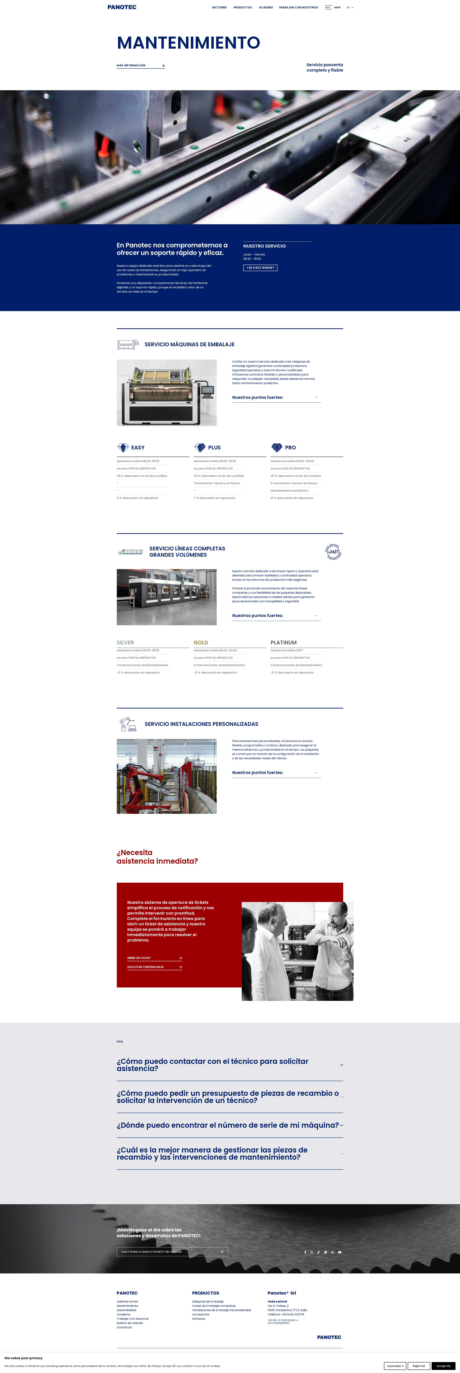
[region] (230, 1363)
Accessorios (200, 1314)
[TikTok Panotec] (319, 1252)
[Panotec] (122, 7)
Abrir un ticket (139, 958)
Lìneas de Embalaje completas (214, 1306)
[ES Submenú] (352, 7)
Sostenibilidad (126, 1310)
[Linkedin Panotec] (333, 1252)
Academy (266, 7)
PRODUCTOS (205, 1293)
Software (198, 1319)
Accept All (443, 1366)
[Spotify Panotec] (325, 1252)
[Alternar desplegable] (328, 7)
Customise (394, 1366)
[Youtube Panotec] (339, 1252)
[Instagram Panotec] (312, 1252)
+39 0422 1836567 (260, 268)
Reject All (419, 1366)
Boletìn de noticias (130, 1323)
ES (348, 7)
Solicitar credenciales (145, 967)
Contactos (124, 1327)
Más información (131, 65)
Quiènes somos (127, 1301)
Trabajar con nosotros (298, 7)
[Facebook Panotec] (305, 1252)
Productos (243, 7)
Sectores (219, 7)
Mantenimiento (127, 1306)
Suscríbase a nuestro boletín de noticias (151, 1252)
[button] (274, 398)
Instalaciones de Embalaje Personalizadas (221, 1310)
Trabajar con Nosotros (133, 1319)
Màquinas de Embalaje (208, 1301)
